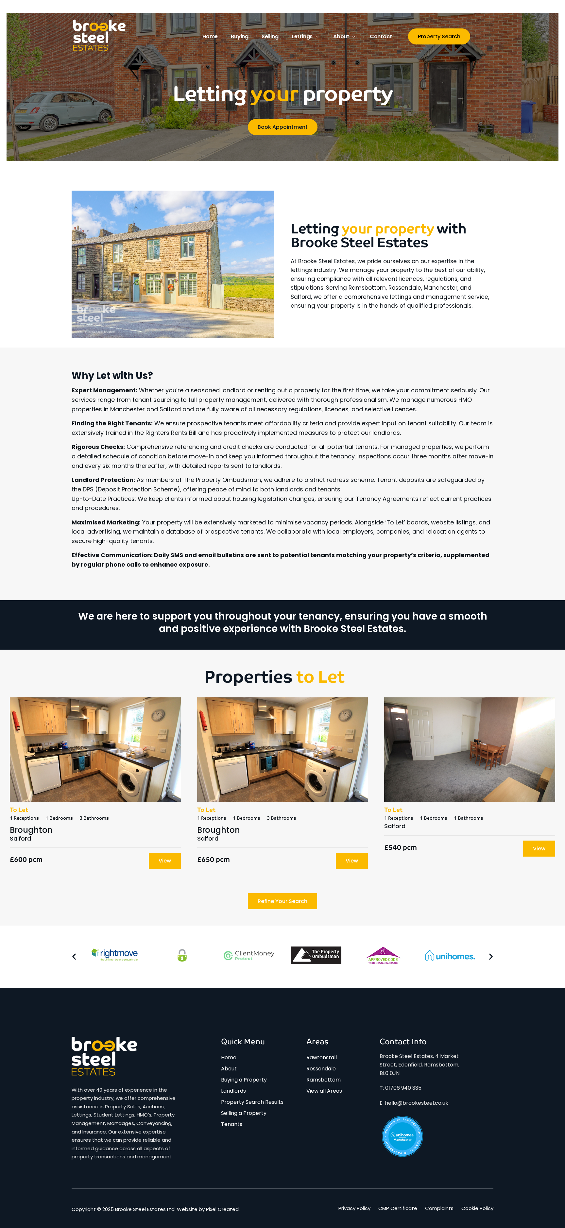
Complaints (439, 1208)
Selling (270, 36)
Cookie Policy (477, 1208)
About (341, 36)
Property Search (439, 36)
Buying (239, 36)
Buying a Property (244, 1079)
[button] (74, 957)
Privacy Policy (354, 1208)
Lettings (302, 36)
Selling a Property (243, 1113)
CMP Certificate (397, 1208)
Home (210, 36)
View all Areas (324, 1091)
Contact (381, 36)
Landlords (233, 1091)
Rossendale (321, 1068)
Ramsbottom (323, 1079)
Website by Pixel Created (208, 1209)
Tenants (231, 1124)
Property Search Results (252, 1102)
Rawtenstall (321, 1057)
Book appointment (283, 127)
